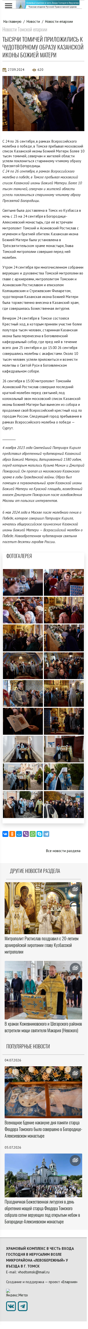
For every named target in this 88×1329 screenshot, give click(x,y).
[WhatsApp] (33, 834)
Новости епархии (59, 21)
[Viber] (26, 834)
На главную (12, 21)
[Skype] (39, 834)
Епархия (69, 1281)
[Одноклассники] (12, 834)
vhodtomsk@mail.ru (33, 1272)
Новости (33, 21)
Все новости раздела (63, 850)
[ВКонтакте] (5, 834)
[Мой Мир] (19, 834)
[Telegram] (46, 834)
